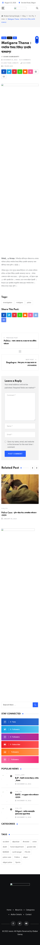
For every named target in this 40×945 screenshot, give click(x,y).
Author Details (16, 914)
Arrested (26, 842)
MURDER (6, 852)
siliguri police (7, 862)
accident (6, 842)
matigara (19, 302)
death (5, 847)
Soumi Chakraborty (11, 56)
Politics (17, 857)
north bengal (16, 852)
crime (34, 842)
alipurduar (15, 842)
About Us (18, 910)
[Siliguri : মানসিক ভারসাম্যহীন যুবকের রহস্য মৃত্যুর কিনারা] (6, 812)
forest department (17, 847)
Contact (28, 914)
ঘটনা (6, 508)
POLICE (29, 302)
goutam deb (31, 847)
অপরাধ (3, 508)
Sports (17, 862)
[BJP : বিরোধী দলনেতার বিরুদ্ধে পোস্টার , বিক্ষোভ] (6, 779)
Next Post (30, 359)
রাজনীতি (23, 775)
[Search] (37, 8)
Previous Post (12, 338)
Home (9, 910)
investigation (7, 302)
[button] (32, 468)
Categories (30, 910)
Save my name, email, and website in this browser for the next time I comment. (20, 444)
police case (7, 857)
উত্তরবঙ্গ (17, 775)
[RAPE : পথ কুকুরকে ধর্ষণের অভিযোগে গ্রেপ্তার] (6, 796)
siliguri (25, 857)
